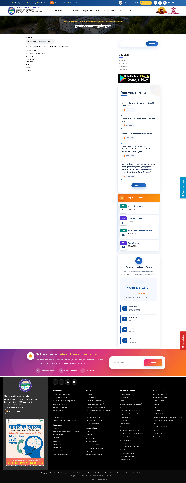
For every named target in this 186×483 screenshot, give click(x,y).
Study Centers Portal (160, 394)
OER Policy (90, 435)
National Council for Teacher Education (132, 433)
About (67, 10)
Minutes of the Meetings (94, 454)
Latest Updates (19, 3)
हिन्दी (173, 3)
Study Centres (101, 10)
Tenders (156, 407)
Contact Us (123, 70)
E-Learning (32, 3)
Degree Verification (93, 424)
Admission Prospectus (60, 407)
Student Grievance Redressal (114, 473)
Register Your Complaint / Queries (131, 414)
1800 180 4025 (138, 288)
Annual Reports (159, 433)
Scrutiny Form (91, 414)
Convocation (57, 428)
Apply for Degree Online (94, 420)
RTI (88, 432)
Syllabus (122, 401)
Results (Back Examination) (95, 404)
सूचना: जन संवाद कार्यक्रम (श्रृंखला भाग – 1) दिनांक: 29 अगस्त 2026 (138, 104)
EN (169, 3)
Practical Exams (91, 397)
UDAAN (156, 430)
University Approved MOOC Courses (64, 420)
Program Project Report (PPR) (95, 448)
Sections (123, 10)
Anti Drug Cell (57, 447)
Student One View (76, 3)
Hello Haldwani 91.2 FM (77, 22)
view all (137, 185)
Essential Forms (159, 401)
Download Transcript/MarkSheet (97, 407)
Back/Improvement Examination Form (98, 410)
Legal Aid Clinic (57, 441)
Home (60, 10)
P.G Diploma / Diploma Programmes (64, 401)
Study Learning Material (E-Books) (131, 404)
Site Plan (89, 451)
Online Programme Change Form (130, 446)
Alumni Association (126, 427)
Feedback (133, 473)
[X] (67, 382)
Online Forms (43, 3)
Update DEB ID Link (126, 437)
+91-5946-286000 (135, 342)
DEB (25, 12)
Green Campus (91, 438)
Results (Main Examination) (95, 401)
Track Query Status (126, 417)
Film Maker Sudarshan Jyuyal (36, 53)
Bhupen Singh (30, 59)
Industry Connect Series (127, 456)
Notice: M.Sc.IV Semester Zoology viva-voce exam (138, 119)
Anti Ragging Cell (58, 444)
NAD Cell (156, 424)
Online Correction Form (127, 453)
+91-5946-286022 (135, 321)
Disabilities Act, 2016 (160, 427)
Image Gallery (123, 67)
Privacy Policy (72, 473)
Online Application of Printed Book (130, 450)
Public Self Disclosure (160, 397)
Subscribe (153, 362)
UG (22, 12)
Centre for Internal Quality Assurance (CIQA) (168, 417)
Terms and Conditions (95, 473)
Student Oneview (125, 394)
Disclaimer (82, 473)
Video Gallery (124, 407)
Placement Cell (125, 424)
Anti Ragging (43, 473)
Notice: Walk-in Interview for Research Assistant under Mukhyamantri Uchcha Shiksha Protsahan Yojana (136, 149)
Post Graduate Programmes (62, 394)
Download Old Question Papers (130, 410)
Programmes (88, 10)
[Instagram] (61, 382)
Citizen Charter (158, 410)
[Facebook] (55, 382)
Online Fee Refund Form (127, 443)
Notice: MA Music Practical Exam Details (137, 134)
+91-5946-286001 (135, 331)
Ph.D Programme (58, 417)
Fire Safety (56, 438)
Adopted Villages (91, 441)
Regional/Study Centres (60, 410)
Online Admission (58, 3)
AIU (30, 12)
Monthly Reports (158, 437)
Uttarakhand (31, 11)
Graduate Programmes (60, 397)
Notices (114, 10)
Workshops (123, 420)
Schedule (122, 60)
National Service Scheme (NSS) (130, 430)
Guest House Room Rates (61, 454)
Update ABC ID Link (126, 440)
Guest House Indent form (61, 451)
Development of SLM (93, 445)
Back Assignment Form (94, 417)
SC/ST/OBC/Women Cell (161, 414)
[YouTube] (74, 382)
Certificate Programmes (60, 404)
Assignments (124, 397)
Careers (156, 404)
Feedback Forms (125, 460)
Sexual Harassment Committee (164, 420)
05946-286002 (134, 310)
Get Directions (15, 411)
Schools (76, 10)
